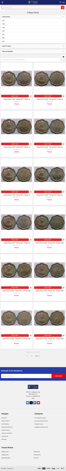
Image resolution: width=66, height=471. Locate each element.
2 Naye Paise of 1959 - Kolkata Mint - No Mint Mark (49, 338)
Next (36, 356)
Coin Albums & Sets (40, 418)
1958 (3, 24)
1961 (3, 34)
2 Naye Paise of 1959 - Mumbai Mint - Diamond (16, 195)
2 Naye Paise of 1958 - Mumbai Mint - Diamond (49, 195)
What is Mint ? (6, 421)
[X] (31, 402)
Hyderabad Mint (6, 458)
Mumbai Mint (5, 451)
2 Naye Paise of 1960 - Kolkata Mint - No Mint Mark (16, 338)
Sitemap (4, 439)
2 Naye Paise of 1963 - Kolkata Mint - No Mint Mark (49, 243)
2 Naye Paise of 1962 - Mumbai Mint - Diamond (49, 99)
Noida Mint (37, 451)
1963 (3, 41)
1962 (3, 38)
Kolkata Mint (5, 454)
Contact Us (5, 436)
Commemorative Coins (41, 421)
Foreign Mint (37, 454)
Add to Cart (15, 96)
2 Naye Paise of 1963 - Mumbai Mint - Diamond (16, 99)
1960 (3, 31)
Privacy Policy (6, 430)
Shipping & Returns (7, 427)
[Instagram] (34, 402)
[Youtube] (38, 402)
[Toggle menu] (2, 2)
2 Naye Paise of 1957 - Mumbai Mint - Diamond (16, 243)
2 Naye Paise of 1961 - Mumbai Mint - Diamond (16, 147)
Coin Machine (5, 424)
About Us (4, 418)
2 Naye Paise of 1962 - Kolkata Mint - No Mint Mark (16, 291)
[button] (63, 57)
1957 (3, 20)
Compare (30, 96)
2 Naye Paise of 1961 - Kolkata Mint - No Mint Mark (49, 291)
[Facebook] (27, 402)
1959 (3, 27)
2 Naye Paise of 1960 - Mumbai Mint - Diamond (49, 147)
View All (36, 458)
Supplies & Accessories (41, 427)
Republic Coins (39, 424)
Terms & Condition (7, 433)
